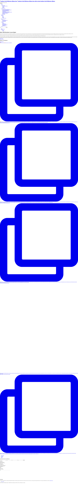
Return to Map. (1, 38)
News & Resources (2, 15)
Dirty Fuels (3, 13)
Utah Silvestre (3, 14)
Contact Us (2, 456)
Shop (1, 28)
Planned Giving (3, 25)
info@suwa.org (51, 480)
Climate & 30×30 (4, 11)
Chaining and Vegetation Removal (5, 12)
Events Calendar (4, 21)
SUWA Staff (3, 5)
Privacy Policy (3, 8)
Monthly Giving (4, 23)
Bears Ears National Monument (5, 10)
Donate (2, 26)
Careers (3, 7)
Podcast (3, 17)
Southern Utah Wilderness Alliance (47, 1)
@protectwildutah (1, 41)
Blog (2, 16)
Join (2, 22)
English (2, 29)
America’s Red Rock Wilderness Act (5, 9)
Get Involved (2, 19)
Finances (3, 6)
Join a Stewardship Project (5, 20)
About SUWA (2, 4)
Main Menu (1, 3)
